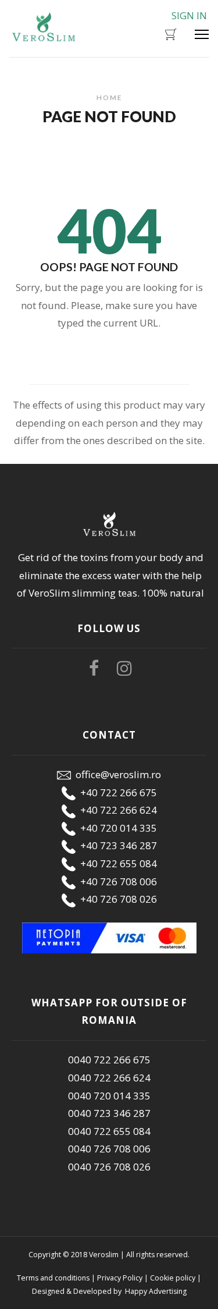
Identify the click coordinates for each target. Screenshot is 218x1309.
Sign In (189, 15)
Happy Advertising (155, 1291)
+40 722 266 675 (116, 792)
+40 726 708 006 (116, 881)
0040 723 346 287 (109, 1113)
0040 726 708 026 (109, 1166)
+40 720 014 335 (116, 828)
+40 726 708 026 (116, 899)
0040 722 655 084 (109, 1131)
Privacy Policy (119, 1278)
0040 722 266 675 (109, 1059)
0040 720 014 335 (109, 1095)
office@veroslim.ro (116, 774)
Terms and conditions (53, 1278)
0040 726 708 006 (109, 1148)
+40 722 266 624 (116, 810)
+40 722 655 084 (116, 863)
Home (109, 97)
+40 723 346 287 (116, 845)
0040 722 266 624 (109, 1077)
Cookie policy (172, 1278)
